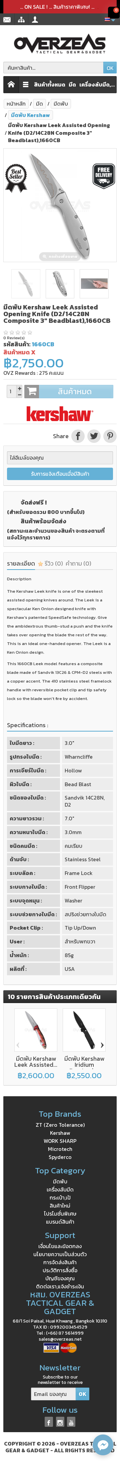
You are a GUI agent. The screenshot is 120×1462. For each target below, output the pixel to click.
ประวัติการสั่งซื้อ (60, 1270)
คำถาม (78, 563)
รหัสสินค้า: (16, 344)
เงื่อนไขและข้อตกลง (60, 1246)
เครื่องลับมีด (60, 1189)
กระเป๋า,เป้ (60, 1197)
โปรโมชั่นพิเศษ (60, 1214)
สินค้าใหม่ (60, 1206)
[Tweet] (94, 436)
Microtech (60, 1149)
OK (110, 68)
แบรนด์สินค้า (60, 1222)
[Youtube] (71, 1421)
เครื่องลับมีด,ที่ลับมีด (99, 84)
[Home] (11, 84)
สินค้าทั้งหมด (49, 84)
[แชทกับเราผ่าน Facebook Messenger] (103, 1445)
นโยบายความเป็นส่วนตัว (60, 1254)
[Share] (78, 436)
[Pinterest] (109, 436)
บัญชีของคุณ (60, 1278)
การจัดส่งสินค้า (60, 1262)
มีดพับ (60, 1181)
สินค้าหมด (75, 391)
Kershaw (60, 1133)
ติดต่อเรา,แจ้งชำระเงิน (60, 1286)
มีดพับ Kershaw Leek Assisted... (35, 1061)
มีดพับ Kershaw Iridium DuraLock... (84, 1064)
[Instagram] (60, 1421)
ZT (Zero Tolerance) (60, 1125)
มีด (72, 84)
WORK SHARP (60, 1141)
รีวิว (53, 563)
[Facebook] (49, 1421)
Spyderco (60, 1157)
